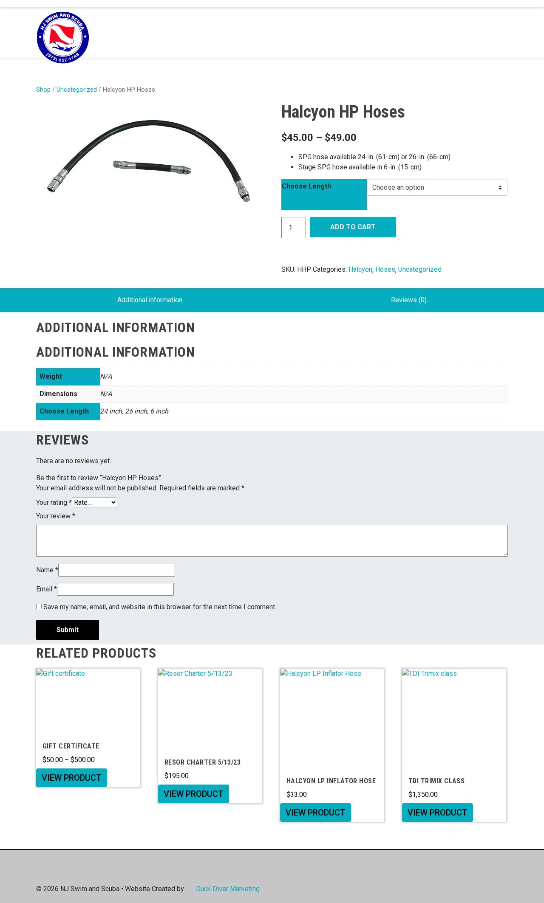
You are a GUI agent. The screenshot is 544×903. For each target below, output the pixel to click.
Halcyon (360, 269)
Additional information (149, 300)
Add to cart (353, 227)
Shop (43, 89)
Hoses (385, 269)
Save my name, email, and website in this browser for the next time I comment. (159, 607)
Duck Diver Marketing (228, 889)
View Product (72, 778)
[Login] (485, 32)
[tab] (149, 300)
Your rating (54, 502)
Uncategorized (77, 89)
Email (46, 589)
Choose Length (306, 186)
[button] (498, 32)
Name (47, 570)
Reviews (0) (409, 300)
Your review (55, 516)
